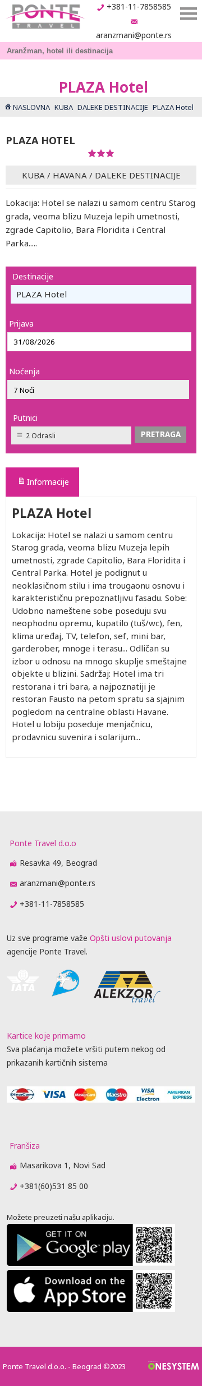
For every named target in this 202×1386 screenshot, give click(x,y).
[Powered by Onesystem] (173, 1366)
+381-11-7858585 (139, 6)
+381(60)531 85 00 (54, 1186)
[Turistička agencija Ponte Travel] (45, 16)
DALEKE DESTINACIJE (138, 175)
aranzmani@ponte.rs (134, 35)
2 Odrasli (41, 435)
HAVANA (70, 175)
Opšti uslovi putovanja (131, 938)
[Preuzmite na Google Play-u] (91, 1263)
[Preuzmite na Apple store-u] (91, 1309)
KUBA (33, 175)
